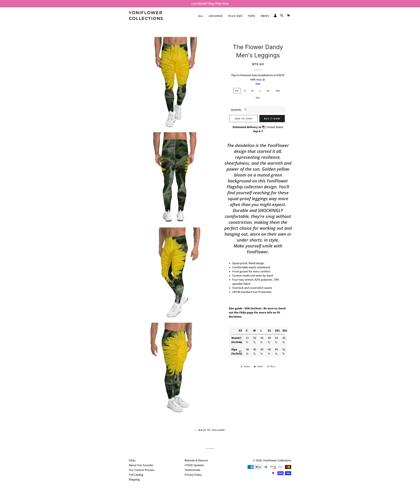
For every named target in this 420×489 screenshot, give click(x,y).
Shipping (134, 479)
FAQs (132, 460)
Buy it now (272, 118)
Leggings (216, 15)
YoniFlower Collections (146, 15)
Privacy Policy (193, 475)
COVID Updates (194, 465)
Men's (265, 15)
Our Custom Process (142, 470)
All (200, 15)
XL (268, 90)
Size (257, 84)
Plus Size (235, 15)
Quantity (236, 109)
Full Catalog (136, 475)
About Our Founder (141, 465)
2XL (278, 90)
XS (237, 90)
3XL (258, 97)
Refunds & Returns (196, 460)
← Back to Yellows (210, 430)
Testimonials (192, 470)
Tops (251, 15)
